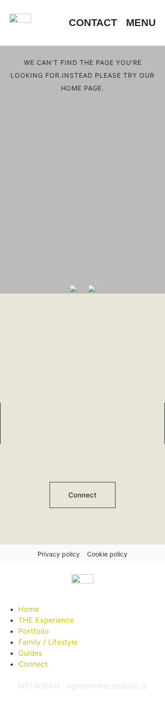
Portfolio (33, 631)
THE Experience (46, 620)
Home (28, 609)
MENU (141, 22)
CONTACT (93, 22)
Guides (30, 653)
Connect (33, 664)
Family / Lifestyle (47, 642)
